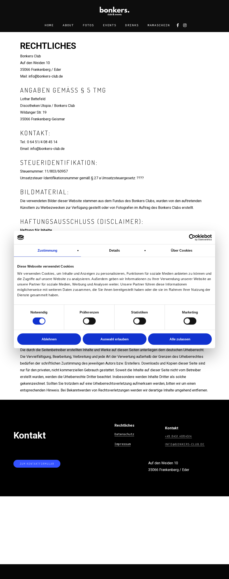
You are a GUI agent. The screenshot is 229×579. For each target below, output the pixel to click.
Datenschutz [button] (124, 434)
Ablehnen (49, 339)
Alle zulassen (180, 339)
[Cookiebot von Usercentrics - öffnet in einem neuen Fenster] (192, 237)
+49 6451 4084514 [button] (178, 436)
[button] (37, 463)
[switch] (89, 321)
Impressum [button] (122, 444)
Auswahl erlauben (114, 339)
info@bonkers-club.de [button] (185, 444)
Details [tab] (114, 250)
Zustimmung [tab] (47, 250)
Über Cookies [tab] (181, 250)
